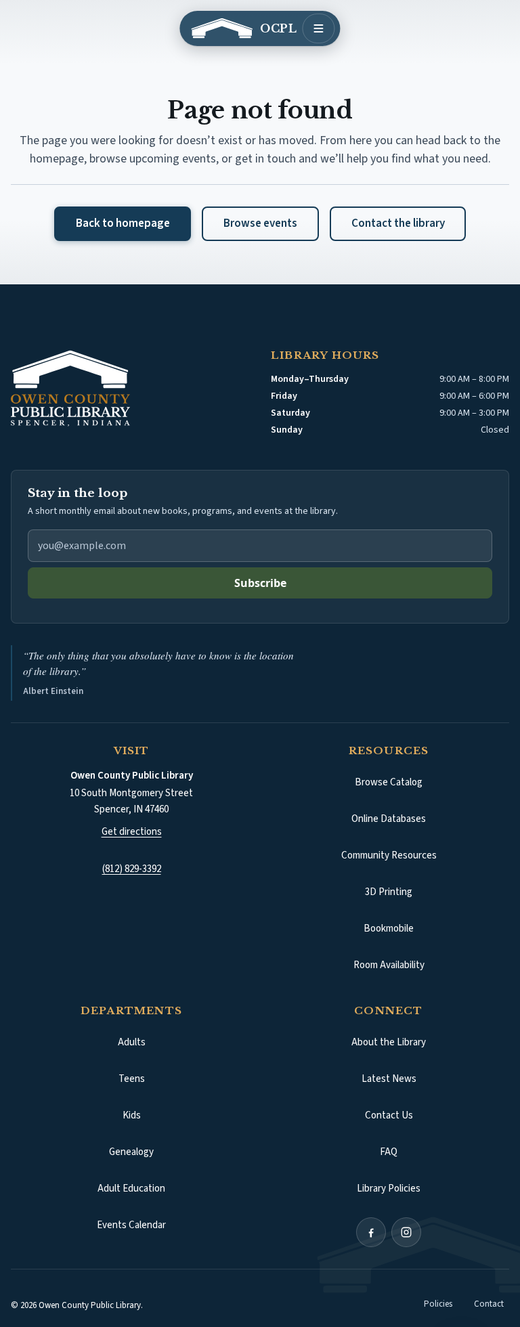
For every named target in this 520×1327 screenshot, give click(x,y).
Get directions (132, 815)
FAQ (388, 1136)
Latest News (389, 1063)
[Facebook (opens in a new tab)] (371, 1217)
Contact (489, 1288)
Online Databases (388, 803)
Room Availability (389, 949)
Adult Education (131, 1173)
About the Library (388, 1027)
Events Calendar (131, 1209)
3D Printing (388, 876)
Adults (132, 1027)
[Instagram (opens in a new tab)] (406, 1217)
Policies (438, 1288)
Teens (131, 1063)
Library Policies (388, 1173)
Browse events (260, 223)
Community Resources (389, 840)
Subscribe (260, 582)
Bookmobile (389, 913)
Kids (132, 1100)
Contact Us (389, 1100)
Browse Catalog (414, 770)
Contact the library (398, 223)
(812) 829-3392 (131, 853)
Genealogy (131, 1136)
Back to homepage (123, 223)
